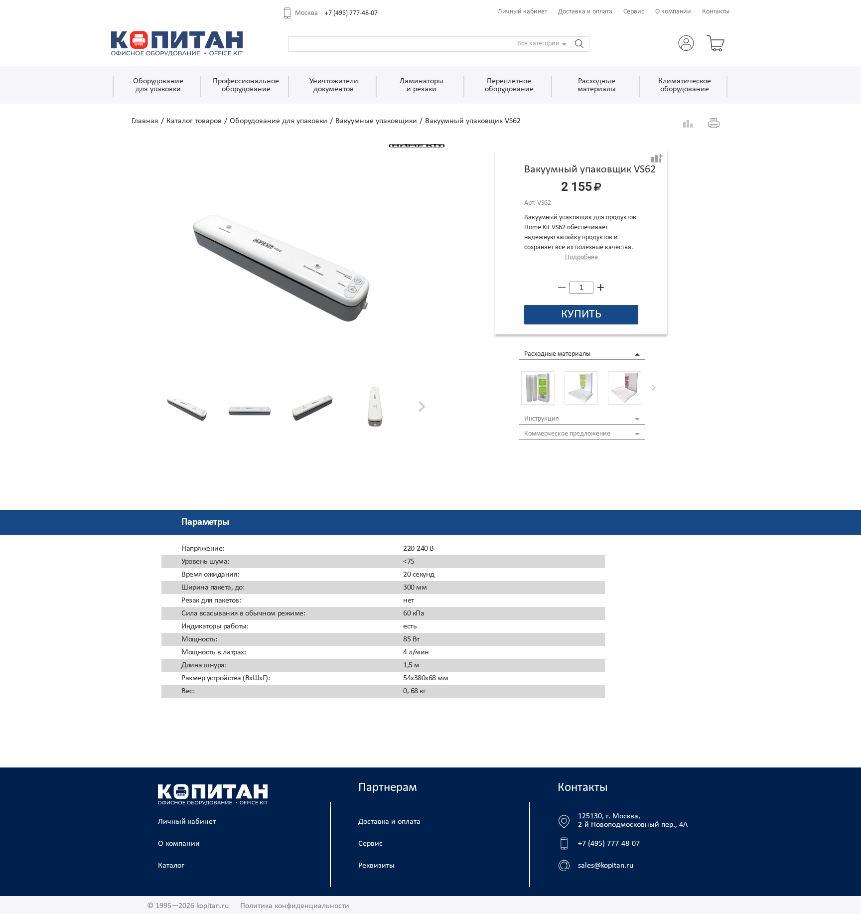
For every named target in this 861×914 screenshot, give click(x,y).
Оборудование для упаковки (278, 121)
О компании (673, 11)
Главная (145, 121)
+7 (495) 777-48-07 (351, 13)
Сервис (633, 11)
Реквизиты (376, 866)
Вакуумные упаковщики (376, 121)
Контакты (715, 11)
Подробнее (581, 257)
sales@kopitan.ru (605, 866)
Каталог (171, 866)
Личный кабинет (522, 11)
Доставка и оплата (585, 11)
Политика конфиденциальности (294, 906)
